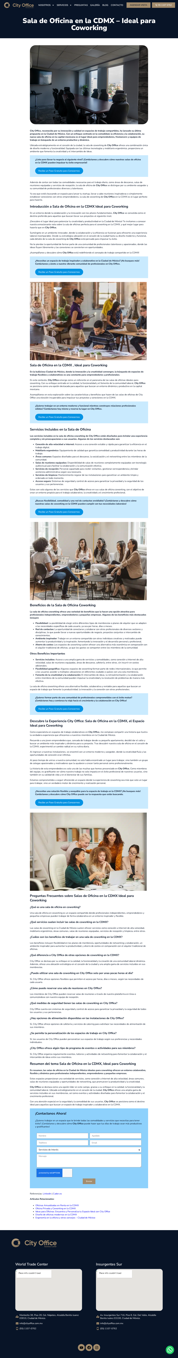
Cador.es (57, 1193)
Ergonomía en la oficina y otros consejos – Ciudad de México (65, 1217)
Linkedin (47, 1193)
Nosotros (44, 5)
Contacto (117, 5)
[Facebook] (89, 1347)
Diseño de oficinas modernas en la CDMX (56, 1214)
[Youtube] (81, 1347)
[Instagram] (96, 1347)
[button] (170, 1350)
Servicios (62, 5)
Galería (95, 5)
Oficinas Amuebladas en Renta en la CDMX (57, 1205)
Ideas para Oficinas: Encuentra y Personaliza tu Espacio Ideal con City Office (72, 1211)
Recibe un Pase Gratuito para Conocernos (59, 170)
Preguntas (81, 5)
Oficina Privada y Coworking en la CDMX (55, 1208)
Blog (105, 5)
